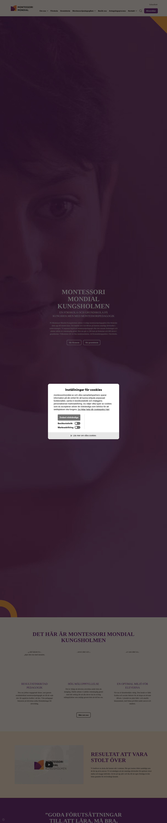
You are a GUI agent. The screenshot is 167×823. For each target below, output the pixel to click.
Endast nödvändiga (69, 417)
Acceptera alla (99, 417)
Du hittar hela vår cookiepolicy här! (93, 409)
